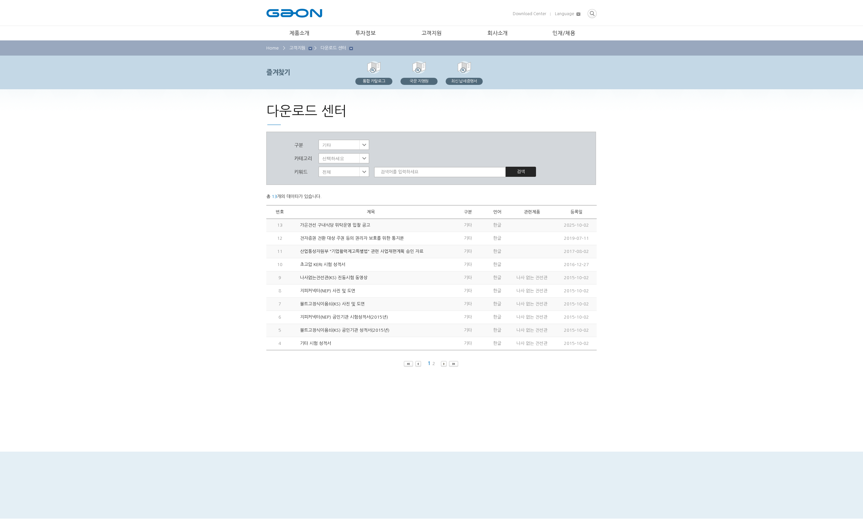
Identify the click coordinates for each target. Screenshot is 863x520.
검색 (521, 171)
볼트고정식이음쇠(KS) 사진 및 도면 (332, 304)
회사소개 (497, 33)
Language (564, 14)
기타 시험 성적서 (315, 343)
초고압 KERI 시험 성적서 (322, 264)
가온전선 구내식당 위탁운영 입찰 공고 (335, 225)
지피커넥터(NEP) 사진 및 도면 (327, 291)
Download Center (529, 14)
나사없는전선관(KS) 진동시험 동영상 (333, 277)
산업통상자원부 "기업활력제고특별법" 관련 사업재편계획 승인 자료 (361, 251)
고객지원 (431, 33)
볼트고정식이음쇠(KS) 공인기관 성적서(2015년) (344, 330)
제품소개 (299, 33)
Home (272, 48)
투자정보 (365, 33)
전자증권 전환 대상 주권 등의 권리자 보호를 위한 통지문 (352, 238)
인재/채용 (564, 33)
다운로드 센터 (333, 48)
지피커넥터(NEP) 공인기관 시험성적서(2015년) (344, 317)
